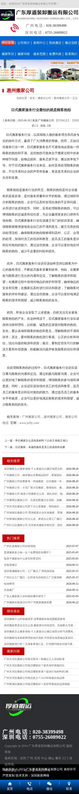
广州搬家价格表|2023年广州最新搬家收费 (28, 602)
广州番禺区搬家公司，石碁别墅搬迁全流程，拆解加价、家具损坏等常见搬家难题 (35, 500)
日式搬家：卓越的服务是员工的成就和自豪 (40, 447)
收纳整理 (9, 583)
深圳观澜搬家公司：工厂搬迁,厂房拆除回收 (29, 571)
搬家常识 (8, 54)
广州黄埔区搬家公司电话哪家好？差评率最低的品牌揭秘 (37, 684)
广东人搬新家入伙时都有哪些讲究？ (25, 596)
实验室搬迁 (10, 564)
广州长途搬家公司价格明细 (20, 546)
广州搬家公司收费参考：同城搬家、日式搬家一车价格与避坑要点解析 (35, 481)
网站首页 (8, 42)
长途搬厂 (9, 589)
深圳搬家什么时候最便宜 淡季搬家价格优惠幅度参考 (34, 619)
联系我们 (71, 54)
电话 (30, 788)
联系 (69, 788)
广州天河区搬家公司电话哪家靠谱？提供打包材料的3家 (36, 671)
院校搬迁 (55, 42)
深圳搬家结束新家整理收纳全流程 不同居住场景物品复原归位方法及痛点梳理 (40, 637)
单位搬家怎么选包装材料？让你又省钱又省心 (41, 440)
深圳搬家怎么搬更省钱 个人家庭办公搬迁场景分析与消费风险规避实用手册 (35, 468)
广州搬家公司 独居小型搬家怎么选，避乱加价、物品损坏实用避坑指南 (35, 493)
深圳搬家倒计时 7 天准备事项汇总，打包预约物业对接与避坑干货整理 (40, 644)
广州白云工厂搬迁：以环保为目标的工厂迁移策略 (33, 577)
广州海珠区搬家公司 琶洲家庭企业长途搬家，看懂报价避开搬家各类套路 (35, 512)
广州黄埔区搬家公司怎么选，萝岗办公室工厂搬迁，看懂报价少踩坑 (35, 519)
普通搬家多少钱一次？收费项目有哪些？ (27, 552)
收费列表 (55, 54)
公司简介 (24, 42)
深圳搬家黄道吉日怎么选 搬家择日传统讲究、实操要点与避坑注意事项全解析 (40, 625)
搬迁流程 (71, 42)
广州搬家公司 (31, 416)
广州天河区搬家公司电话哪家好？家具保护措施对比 (34, 665)
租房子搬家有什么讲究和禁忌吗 (22, 558)
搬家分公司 (44, 98)
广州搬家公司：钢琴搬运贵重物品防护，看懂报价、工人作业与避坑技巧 (35, 475)
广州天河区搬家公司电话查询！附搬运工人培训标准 (34, 659)
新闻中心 (39, 42)
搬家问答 (24, 54)
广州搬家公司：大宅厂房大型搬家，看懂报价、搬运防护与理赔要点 (35, 487)
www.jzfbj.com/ (30, 423)
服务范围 (39, 54)
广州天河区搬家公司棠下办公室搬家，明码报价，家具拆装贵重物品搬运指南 (35, 506)
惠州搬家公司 (62, 98)
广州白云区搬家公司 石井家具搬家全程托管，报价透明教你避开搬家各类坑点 (35, 525)
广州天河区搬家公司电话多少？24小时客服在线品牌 (34, 677)
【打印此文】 (62, 120)
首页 (32, 98)
